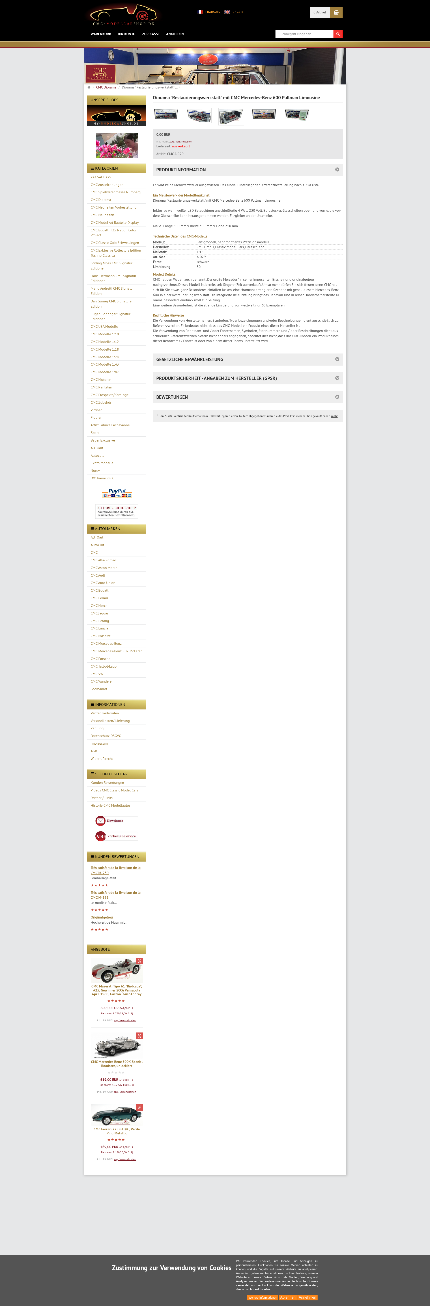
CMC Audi (98, 575)
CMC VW (97, 674)
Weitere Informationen (263, 1297)
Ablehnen (288, 1297)
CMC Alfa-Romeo (103, 560)
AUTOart (97, 537)
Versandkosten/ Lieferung (110, 720)
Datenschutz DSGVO (106, 735)
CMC (94, 552)
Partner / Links (102, 797)
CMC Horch (99, 605)
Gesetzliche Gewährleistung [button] (189, 359)
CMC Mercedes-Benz (106, 643)
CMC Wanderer (102, 681)
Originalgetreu (102, 917)
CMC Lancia (99, 628)
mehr (334, 416)
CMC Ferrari (99, 598)
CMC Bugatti (100, 590)
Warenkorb (101, 34)
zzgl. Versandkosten (125, 1020)
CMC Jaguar (99, 613)
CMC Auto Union (103, 582)
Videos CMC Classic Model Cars (114, 790)
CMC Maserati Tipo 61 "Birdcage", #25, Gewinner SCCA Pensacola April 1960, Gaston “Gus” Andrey (116, 990)
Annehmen (307, 1297)
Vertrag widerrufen (105, 713)
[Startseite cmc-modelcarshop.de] (123, 15)
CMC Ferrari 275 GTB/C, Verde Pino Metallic (117, 1131)
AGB (94, 751)
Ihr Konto (126, 34)
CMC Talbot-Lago (104, 666)
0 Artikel (320, 12)
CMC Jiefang (100, 621)
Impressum (99, 743)
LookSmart (99, 689)
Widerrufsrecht (102, 758)
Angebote (100, 949)
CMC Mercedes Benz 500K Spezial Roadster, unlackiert (117, 1063)
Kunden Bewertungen (107, 782)
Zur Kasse (150, 34)
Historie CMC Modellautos (111, 805)
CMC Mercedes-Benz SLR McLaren (116, 651)
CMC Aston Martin (104, 567)
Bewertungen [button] (172, 397)
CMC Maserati (101, 636)
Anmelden (175, 34)
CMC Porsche (100, 658)
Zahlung (97, 728)
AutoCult (97, 545)
